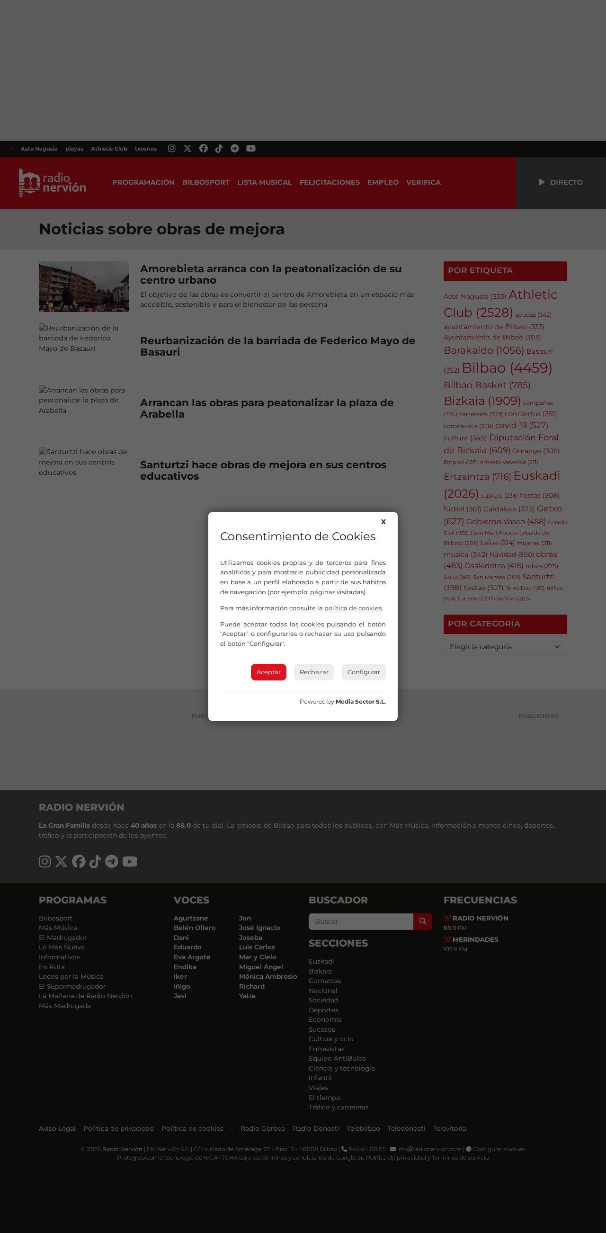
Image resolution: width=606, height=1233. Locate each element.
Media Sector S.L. (361, 701)
